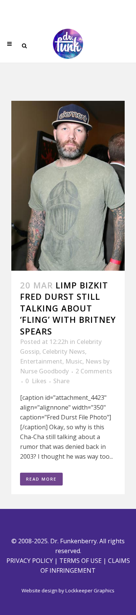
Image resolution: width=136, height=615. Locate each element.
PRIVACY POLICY (29, 560)
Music (73, 361)
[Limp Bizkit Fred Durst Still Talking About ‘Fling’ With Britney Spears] (68, 186)
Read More (41, 479)
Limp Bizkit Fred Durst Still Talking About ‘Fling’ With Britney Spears (68, 308)
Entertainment (41, 361)
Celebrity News (63, 351)
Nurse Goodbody (44, 371)
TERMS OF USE (80, 560)
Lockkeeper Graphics (89, 590)
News (93, 361)
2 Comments (94, 371)
